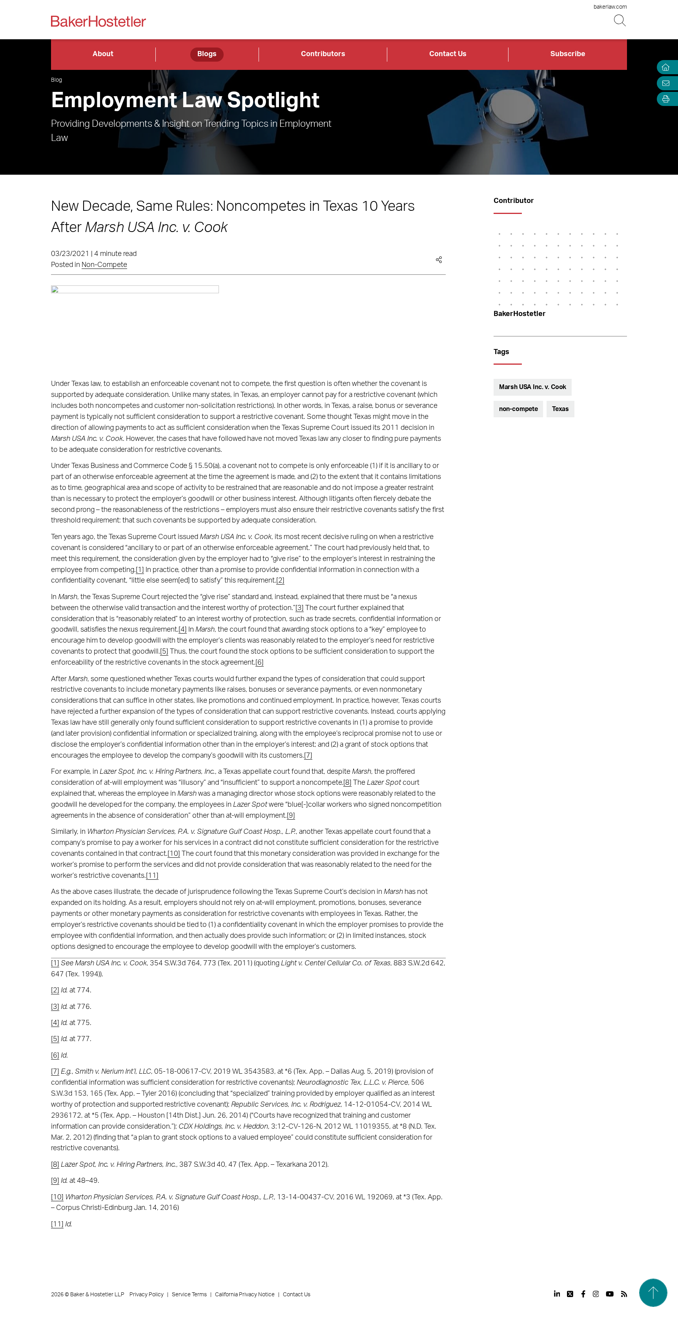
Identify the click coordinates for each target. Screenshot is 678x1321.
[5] (164, 651)
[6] (259, 662)
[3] (299, 608)
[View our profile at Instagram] (596, 1293)
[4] (183, 629)
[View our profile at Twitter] (570, 1293)
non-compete (518, 409)
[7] (308, 755)
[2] (280, 580)
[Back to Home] (98, 21)
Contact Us (448, 54)
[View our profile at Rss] (624, 1293)
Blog (56, 80)
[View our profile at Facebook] (583, 1293)
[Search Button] (620, 20)
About (103, 54)
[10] (174, 853)
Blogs (207, 54)
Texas (560, 409)
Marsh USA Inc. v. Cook (532, 387)
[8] (347, 782)
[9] (291, 815)
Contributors (323, 54)
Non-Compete (104, 265)
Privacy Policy (146, 1294)
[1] (140, 570)
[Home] (664, 67)
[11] (152, 875)
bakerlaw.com (610, 7)
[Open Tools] (664, 99)
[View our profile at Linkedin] (557, 1293)
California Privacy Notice (245, 1294)
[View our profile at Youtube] (610, 1293)
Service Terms (189, 1294)
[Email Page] (664, 83)
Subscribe (567, 54)
